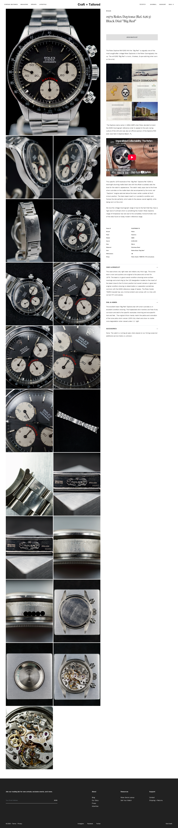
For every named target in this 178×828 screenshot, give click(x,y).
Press (94, 803)
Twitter (98, 823)
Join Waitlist (132, 37)
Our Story (95, 800)
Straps (34, 4)
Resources (124, 791)
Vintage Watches (11, 4)
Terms (14, 823)
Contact (152, 797)
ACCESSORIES (111, 329)
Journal (153, 4)
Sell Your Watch (126, 800)
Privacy (20, 823)
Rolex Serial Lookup (127, 797)
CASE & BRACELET (113, 267)
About (94, 791)
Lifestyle (42, 4)
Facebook (90, 823)
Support (152, 791)
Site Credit (169, 823)
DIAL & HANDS (111, 302)
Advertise (95, 806)
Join (55, 800)
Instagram (81, 823)
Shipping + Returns (156, 800)
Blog (93, 797)
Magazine (24, 4)
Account (162, 4)
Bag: (171, 4)
